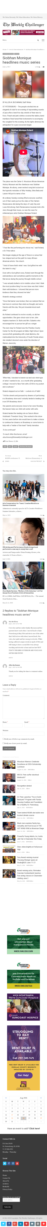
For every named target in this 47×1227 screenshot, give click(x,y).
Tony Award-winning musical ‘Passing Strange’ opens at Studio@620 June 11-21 (27, 860)
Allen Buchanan (14, 665)
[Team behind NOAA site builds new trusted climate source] (9, 813)
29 (41, 1118)
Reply (11, 658)
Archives (6, 1184)
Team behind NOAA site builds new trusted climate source (30, 814)
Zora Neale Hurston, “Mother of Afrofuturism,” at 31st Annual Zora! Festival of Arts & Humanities (23, 592)
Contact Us (6, 1178)
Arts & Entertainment (8, 54)
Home (5, 1175)
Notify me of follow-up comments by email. (19, 739)
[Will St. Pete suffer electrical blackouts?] (9, 775)
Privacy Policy (7, 1189)
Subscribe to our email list (11, 1197)
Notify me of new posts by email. (15, 743)
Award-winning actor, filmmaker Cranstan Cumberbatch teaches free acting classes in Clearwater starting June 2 (29, 874)
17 (12, 1115)
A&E (4, 447)
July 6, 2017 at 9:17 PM (15, 624)
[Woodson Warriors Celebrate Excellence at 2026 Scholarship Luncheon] (9, 762)
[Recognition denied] (9, 786)
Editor (30, 780)
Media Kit (6, 1187)
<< (6, 1098)
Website (5, 731)
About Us (6, 1181)
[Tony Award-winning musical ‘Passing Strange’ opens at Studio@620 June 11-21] (9, 857)
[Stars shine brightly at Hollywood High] (9, 847)
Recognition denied (24, 786)
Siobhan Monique (26, 447)
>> (41, 1098)
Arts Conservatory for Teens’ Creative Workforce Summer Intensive (21, 504)
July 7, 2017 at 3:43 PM (15, 667)
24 (12, 1118)
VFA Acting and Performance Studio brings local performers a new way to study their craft (20, 548)
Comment (6, 695)
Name (5, 722)
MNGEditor (31, 769)
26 (23, 1118)
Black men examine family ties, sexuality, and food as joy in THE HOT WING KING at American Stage (30, 826)
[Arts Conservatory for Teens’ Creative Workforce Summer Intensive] (23, 475)
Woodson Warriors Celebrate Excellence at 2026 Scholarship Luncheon (29, 764)
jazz (10, 447)
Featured (17, 54)
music (15, 447)
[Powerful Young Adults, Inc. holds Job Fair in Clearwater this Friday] (9, 836)
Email (26, 722)
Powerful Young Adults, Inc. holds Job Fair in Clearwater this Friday (30, 837)
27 (12, 1105)
